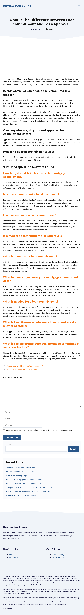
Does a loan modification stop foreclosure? (24, 366)
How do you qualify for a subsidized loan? (23, 483)
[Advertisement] (42, 57)
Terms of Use (58, 557)
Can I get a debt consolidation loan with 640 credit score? (29, 487)
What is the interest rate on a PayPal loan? (23, 495)
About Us (13, 554)
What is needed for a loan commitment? (30, 301)
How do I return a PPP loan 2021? (19, 471)
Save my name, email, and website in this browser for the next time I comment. (39, 430)
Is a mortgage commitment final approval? (32, 236)
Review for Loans (17, 5)
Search (8, 444)
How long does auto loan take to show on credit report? (29, 491)
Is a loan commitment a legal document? (31, 194)
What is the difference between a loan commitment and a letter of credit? (41, 324)
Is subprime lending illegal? (16, 475)
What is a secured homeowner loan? (20, 467)
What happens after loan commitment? (30, 256)
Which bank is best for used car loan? (22, 369)
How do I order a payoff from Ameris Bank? (24, 479)
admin (50, 29)
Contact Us (14, 557)
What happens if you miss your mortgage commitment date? (40, 279)
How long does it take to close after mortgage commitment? (34, 175)
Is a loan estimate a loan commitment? (29, 215)
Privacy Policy (58, 554)
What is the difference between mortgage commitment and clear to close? (41, 345)
